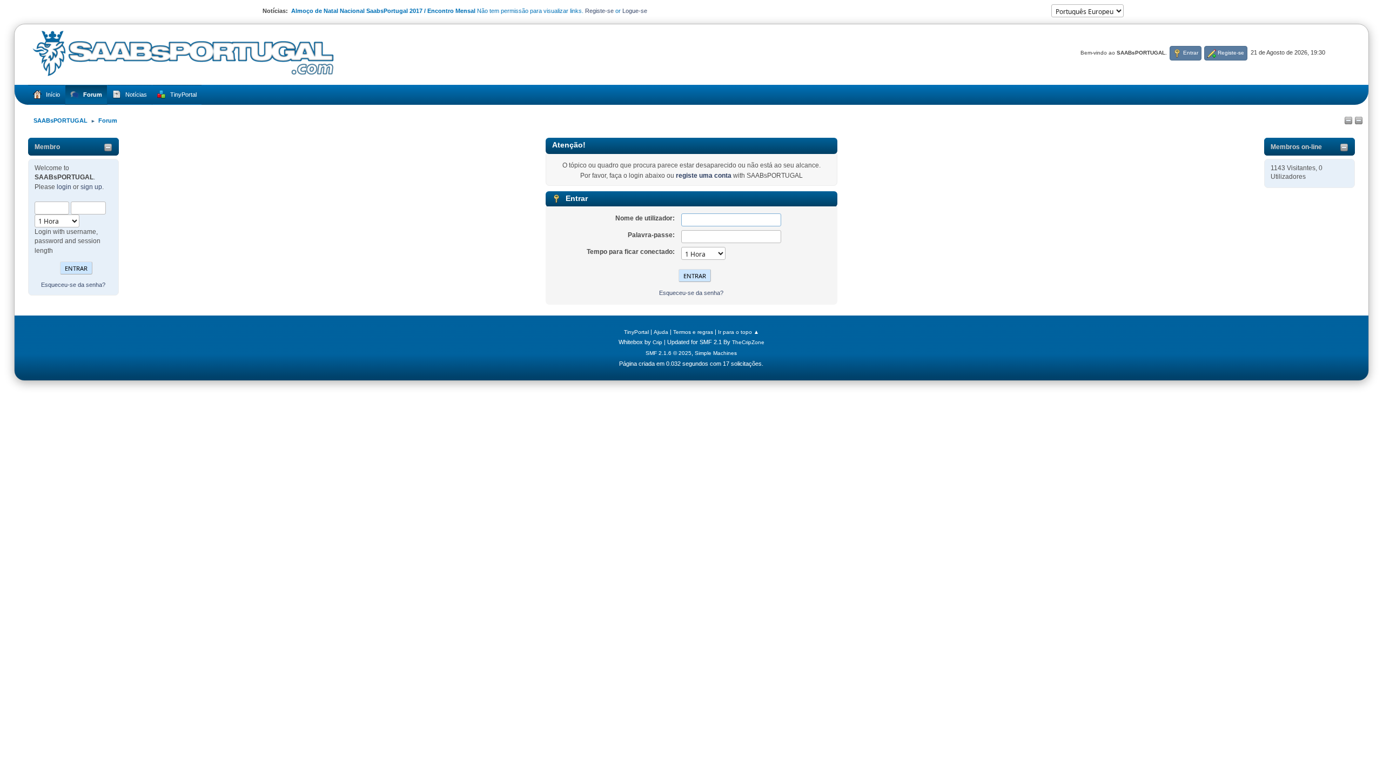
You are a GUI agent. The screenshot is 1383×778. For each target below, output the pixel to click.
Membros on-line (1296, 147)
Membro (47, 147)
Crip (657, 342)
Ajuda (661, 332)
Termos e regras (693, 332)
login (64, 187)
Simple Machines (716, 353)
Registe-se (599, 11)
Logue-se (634, 11)
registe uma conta (703, 175)
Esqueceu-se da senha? (73, 284)
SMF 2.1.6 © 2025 (669, 353)
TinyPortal (636, 332)
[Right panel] (1358, 121)
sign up (91, 187)
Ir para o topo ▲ (738, 332)
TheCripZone (748, 342)
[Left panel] (1348, 121)
